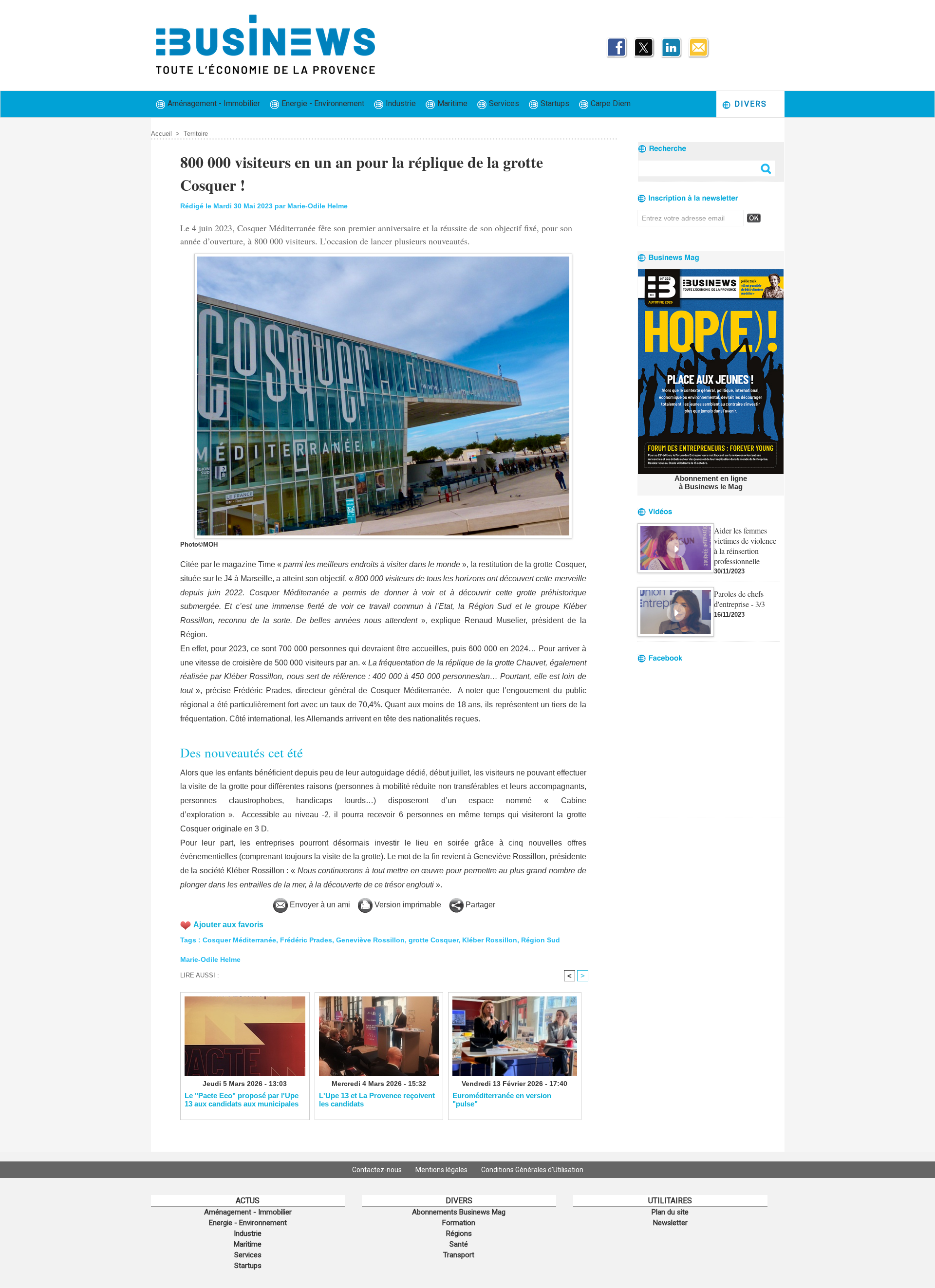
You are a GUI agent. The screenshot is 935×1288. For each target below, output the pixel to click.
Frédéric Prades (306, 940)
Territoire (196, 133)
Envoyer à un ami (319, 905)
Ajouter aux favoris (228, 924)
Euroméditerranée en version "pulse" (501, 1099)
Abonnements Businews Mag (458, 1212)
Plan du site (670, 1212)
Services (503, 103)
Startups (554, 103)
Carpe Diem (610, 103)
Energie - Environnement (322, 103)
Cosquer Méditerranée (239, 940)
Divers (749, 104)
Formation (458, 1222)
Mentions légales (442, 1170)
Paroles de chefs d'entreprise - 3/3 (739, 599)
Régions (459, 1233)
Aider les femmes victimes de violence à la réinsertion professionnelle (745, 545)
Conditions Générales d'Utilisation (532, 1170)
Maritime (451, 103)
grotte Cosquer (433, 940)
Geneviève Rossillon (370, 940)
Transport (458, 1255)
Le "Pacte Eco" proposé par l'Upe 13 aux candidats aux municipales (242, 1099)
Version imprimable (407, 905)
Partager (479, 905)
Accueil (161, 133)
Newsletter (670, 1222)
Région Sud (540, 940)
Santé (458, 1244)
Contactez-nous (377, 1170)
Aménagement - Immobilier (213, 103)
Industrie (400, 103)
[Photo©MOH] (383, 256)
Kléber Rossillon (489, 940)
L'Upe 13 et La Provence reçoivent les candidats (377, 1099)
